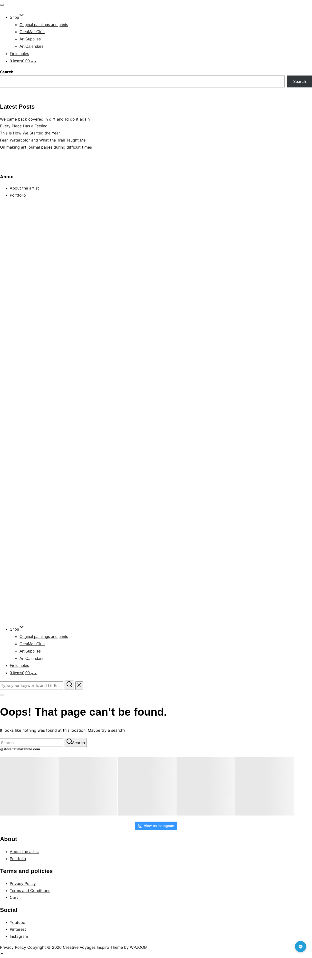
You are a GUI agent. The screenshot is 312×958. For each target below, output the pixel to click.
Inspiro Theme (110, 947)
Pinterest (18, 929)
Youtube (17, 922)
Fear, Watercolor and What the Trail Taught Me (43, 140)
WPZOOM (138, 947)
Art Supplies (30, 39)
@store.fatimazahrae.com (20, 749)
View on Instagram (159, 826)
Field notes (19, 54)
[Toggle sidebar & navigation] (2, 694)
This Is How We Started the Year (30, 133)
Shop (14, 17)
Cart (14, 897)
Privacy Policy (23, 883)
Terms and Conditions (30, 890)
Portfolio (18, 195)
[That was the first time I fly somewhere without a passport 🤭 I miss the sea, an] (29, 786)
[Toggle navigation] (2, 5)
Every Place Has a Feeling (24, 125)
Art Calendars (31, 46)
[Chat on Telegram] (300, 946)
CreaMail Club (32, 32)
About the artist (24, 188)
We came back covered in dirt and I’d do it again (45, 119)
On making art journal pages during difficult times (46, 147)
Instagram (19, 936)
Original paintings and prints (44, 25)
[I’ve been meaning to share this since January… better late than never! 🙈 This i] (264, 786)
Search (6, 71)
